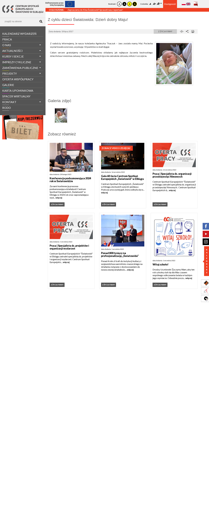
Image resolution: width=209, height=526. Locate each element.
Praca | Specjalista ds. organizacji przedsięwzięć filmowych (172, 175)
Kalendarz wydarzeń (19, 33)
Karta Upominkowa (17, 90)
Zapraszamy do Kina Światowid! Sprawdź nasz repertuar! (95, 9)
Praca (7, 39)
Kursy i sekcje (13, 56)
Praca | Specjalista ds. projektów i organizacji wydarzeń (69, 247)
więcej (58, 197)
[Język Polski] (184, 4)
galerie (8, 85)
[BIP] (196, 3)
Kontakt (9, 102)
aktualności (12, 50)
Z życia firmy (10, 113)
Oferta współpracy (17, 79)
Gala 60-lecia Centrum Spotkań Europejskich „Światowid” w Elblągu (122, 177)
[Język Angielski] (188, 4)
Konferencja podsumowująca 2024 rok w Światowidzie (70, 180)
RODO (6, 107)
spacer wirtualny (16, 96)
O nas (6, 45)
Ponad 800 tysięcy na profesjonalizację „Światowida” (120, 254)
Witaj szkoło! (160, 264)
